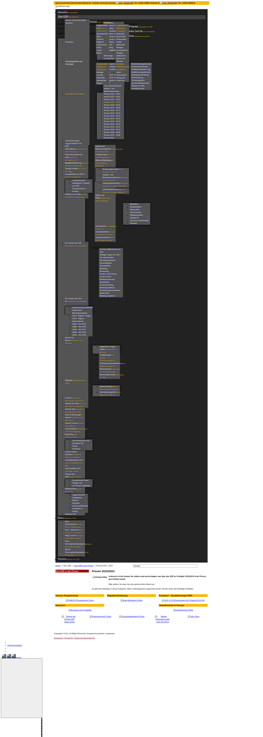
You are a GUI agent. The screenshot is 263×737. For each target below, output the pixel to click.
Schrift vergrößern (14, 645)
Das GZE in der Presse (83, 566)
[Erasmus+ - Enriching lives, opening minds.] (79, 610)
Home (57, 566)
